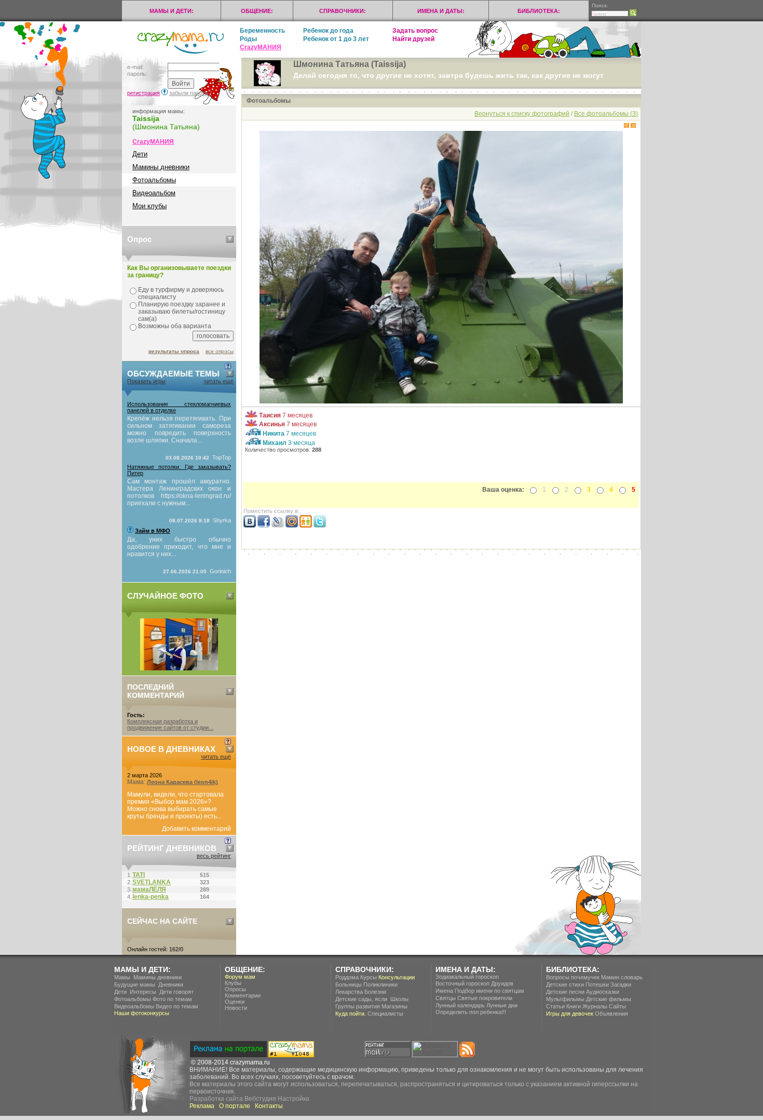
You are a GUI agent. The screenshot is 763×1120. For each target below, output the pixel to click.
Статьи (555, 1006)
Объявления (611, 1013)
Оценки (234, 1001)
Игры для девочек (569, 1013)
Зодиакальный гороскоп (467, 977)
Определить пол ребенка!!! (470, 1012)
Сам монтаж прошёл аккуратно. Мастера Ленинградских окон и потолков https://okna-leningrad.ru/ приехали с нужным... (179, 492)
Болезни (375, 992)
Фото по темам (172, 999)
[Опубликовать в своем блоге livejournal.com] (277, 525)
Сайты (617, 1006)
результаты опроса (173, 351)
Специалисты (385, 1013)
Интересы (143, 992)
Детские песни (565, 992)
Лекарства (349, 992)
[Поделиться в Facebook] (263, 525)
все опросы (220, 351)
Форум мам (240, 977)
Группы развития (357, 1006)
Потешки (597, 984)
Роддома (347, 977)
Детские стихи (565, 984)
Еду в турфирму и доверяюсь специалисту (181, 293)
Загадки (620, 984)
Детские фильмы (608, 999)
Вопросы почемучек (573, 977)
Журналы (594, 1006)
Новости (236, 1008)
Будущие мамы (134, 984)
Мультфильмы (565, 999)
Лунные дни (501, 1005)
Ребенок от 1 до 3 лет (336, 39)
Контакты (269, 1106)
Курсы (368, 977)
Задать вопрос (415, 30)
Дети (139, 154)
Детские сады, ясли (361, 999)
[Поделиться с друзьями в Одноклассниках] (305, 525)
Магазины (394, 1006)
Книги (573, 1006)
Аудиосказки (602, 992)
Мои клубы (149, 206)
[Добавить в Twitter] (320, 525)
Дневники (170, 984)
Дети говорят (176, 992)
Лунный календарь (460, 1005)
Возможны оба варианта (174, 326)
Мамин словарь (622, 977)
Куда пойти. (350, 1013)
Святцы (445, 998)
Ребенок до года (328, 30)
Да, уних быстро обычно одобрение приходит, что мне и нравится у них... (179, 547)
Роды (248, 39)
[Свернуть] (230, 239)
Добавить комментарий (196, 828)
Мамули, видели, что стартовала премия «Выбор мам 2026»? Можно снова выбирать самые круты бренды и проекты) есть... (175, 805)
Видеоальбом (153, 193)
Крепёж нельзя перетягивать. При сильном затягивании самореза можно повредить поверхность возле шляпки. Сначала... (179, 429)
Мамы (122, 977)
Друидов (502, 983)
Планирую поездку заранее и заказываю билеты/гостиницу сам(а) (181, 311)
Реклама (201, 1106)
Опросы (235, 989)
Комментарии (243, 995)
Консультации (396, 977)
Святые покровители (484, 998)
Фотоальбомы (154, 180)
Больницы (348, 984)
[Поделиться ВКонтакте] (249, 525)
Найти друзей (413, 39)
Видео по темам (177, 1006)
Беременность (262, 30)
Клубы (233, 983)
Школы (399, 999)
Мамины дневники (160, 167)
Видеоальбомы (134, 1006)
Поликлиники (380, 984)
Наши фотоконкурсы (141, 1013)
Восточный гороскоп (462, 983)
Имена (444, 991)
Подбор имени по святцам (489, 991)
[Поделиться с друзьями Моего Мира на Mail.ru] (291, 525)
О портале (234, 1106)
